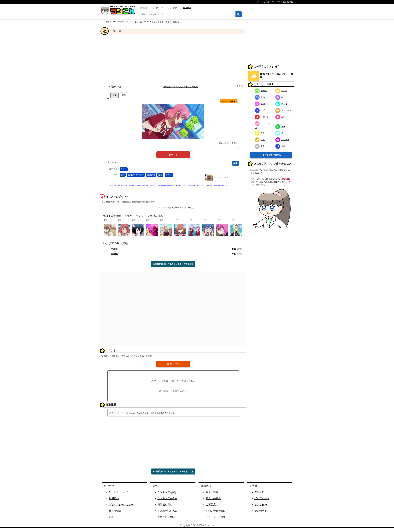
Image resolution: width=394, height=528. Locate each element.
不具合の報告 (213, 498)
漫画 (160, 175)
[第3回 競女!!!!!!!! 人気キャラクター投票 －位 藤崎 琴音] (208, 230)
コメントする (173, 364)
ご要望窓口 (212, 504)
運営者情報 (115, 510)
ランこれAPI (261, 504)
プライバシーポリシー (121, 504)
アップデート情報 (216, 517)
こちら (207, 185)
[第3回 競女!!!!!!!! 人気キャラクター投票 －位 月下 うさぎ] (222, 230)
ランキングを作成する (271, 155)
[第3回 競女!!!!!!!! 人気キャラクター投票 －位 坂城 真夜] (236, 230)
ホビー (264, 110)
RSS (111, 517)
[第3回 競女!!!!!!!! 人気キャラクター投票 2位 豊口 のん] (124, 230)
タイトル (160, 7)
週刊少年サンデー (136, 175)
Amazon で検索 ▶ (229, 101)
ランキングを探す (167, 492)
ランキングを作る (167, 498)
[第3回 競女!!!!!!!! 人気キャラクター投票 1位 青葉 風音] (110, 230)
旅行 (283, 117)
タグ (175, 7)
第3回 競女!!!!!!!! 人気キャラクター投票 (152, 22)
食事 (263, 133)
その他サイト (261, 510)
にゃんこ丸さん (221, 177)
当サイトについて (119, 492)
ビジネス (285, 139)
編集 (235, 163)
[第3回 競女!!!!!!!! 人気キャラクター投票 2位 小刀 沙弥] (138, 230)
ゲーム (264, 90)
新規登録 (286, 179)
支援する (259, 492)
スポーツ (265, 117)
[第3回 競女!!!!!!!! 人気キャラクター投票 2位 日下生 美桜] (166, 230)
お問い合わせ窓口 (216, 510)
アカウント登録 (166, 517)
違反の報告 (212, 492)
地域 (283, 146)
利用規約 (114, 498)
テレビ (284, 103)
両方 (145, 7)
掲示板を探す (164, 504)
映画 (263, 103)
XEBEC (169, 175)
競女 (123, 175)
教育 (263, 146)
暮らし (284, 133)
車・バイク (286, 110)
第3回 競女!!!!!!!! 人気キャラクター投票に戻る (173, 264)
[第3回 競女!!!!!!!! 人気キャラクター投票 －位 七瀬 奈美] (180, 230)
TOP (107, 22)
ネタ (263, 139)
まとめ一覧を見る (167, 510)
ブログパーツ (261, 498)
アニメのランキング (122, 22)
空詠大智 (151, 175)
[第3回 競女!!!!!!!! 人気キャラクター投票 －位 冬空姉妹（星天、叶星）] (194, 230)
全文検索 (187, 7)
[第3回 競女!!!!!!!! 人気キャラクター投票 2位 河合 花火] (152, 230)
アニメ (124, 169)
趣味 (283, 126)
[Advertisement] (173, 59)
